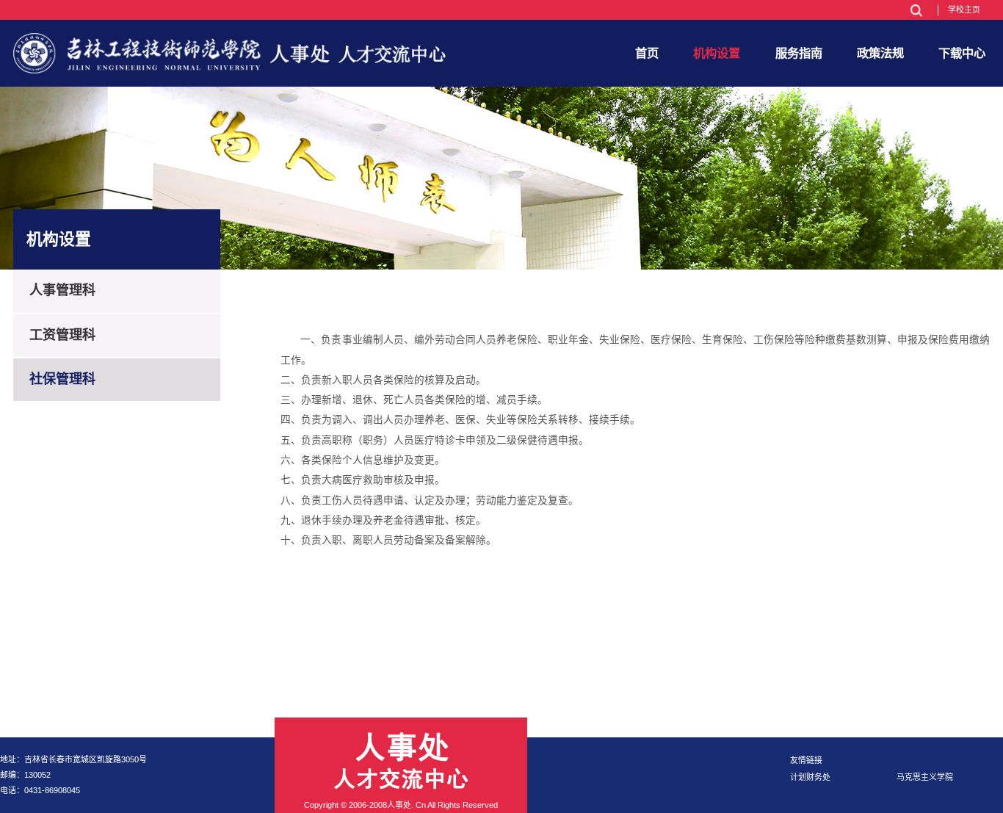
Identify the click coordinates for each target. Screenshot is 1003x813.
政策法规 (880, 52)
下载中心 (961, 52)
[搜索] (916, 10)
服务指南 (798, 52)
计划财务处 (810, 777)
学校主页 (964, 9)
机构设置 (716, 52)
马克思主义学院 (925, 777)
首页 (647, 52)
